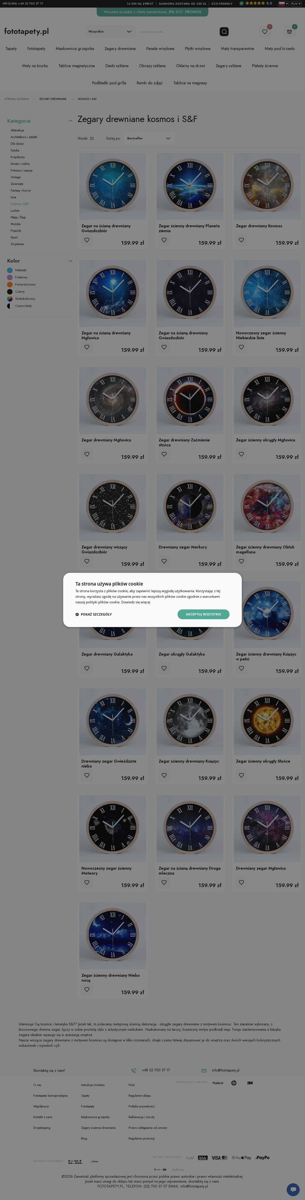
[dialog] (152, 600)
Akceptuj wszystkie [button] (203, 614)
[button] (93, 614)
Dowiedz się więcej (135, 602)
